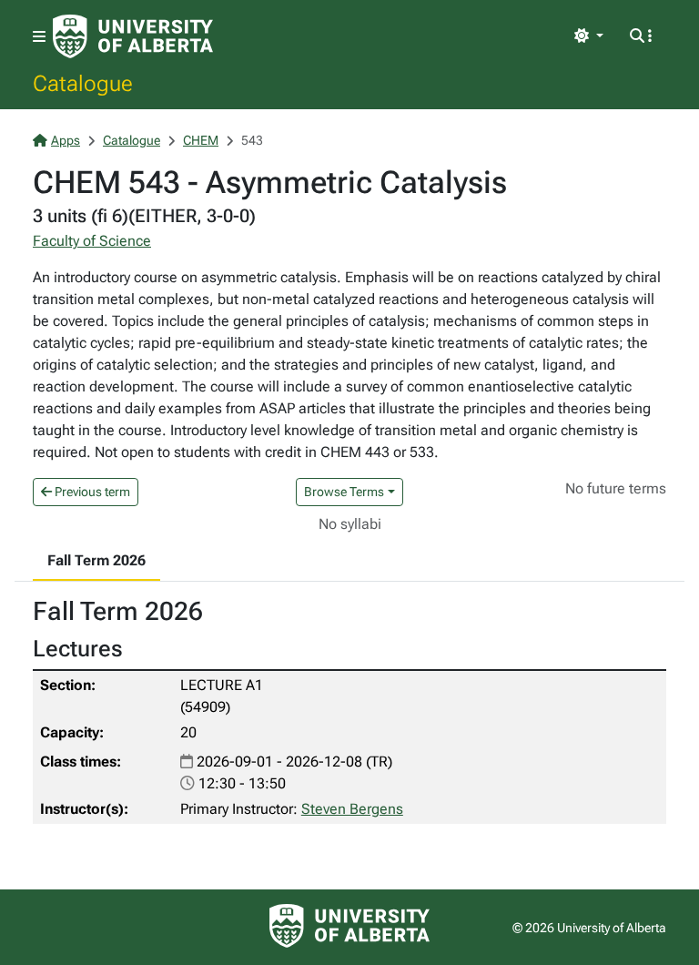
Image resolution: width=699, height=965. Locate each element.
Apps (65, 140)
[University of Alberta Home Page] (133, 36)
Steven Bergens (352, 809)
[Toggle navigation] (39, 37)
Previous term (91, 491)
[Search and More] (641, 36)
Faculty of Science (92, 240)
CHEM (200, 140)
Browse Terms (344, 491)
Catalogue (83, 83)
